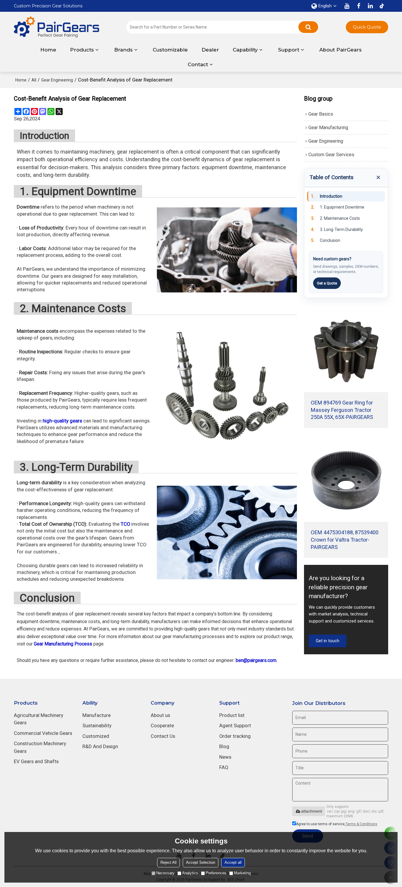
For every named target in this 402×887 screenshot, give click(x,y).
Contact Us (163, 736)
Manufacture (96, 715)
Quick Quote (367, 27)
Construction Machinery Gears (40, 747)
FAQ (223, 767)
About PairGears (340, 50)
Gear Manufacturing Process (63, 644)
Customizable (170, 50)
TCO (125, 524)
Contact (198, 64)
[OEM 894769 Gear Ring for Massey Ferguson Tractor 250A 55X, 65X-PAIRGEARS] (346, 350)
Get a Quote (327, 283)
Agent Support (235, 725)
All (33, 80)
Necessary (165, 873)
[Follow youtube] (347, 6)
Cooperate (162, 725)
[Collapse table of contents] (378, 177)
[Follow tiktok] (382, 6)
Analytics (190, 873)
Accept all (233, 862)
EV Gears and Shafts (36, 761)
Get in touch (327, 640)
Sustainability (97, 725)
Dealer (210, 50)
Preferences (216, 873)
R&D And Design (100, 746)
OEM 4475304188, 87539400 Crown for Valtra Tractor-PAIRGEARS (344, 539)
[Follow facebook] (359, 6)
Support (288, 50)
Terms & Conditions (361, 824)
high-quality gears (62, 421)
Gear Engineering (57, 80)
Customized (95, 736)
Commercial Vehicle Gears (43, 733)
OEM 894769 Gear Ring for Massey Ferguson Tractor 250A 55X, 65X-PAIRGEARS (342, 410)
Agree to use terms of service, (336, 824)
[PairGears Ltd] (56, 27)
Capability (245, 50)
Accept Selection (200, 862)
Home (48, 50)
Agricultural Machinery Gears (38, 718)
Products (82, 50)
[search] (308, 27)
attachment (311, 811)
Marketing (242, 873)
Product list (232, 715)
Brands (123, 50)
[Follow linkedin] (370, 6)
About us (160, 715)
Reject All (168, 862)
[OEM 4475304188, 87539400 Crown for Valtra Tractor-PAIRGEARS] (346, 480)
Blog (224, 746)
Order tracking (235, 736)
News (225, 757)
